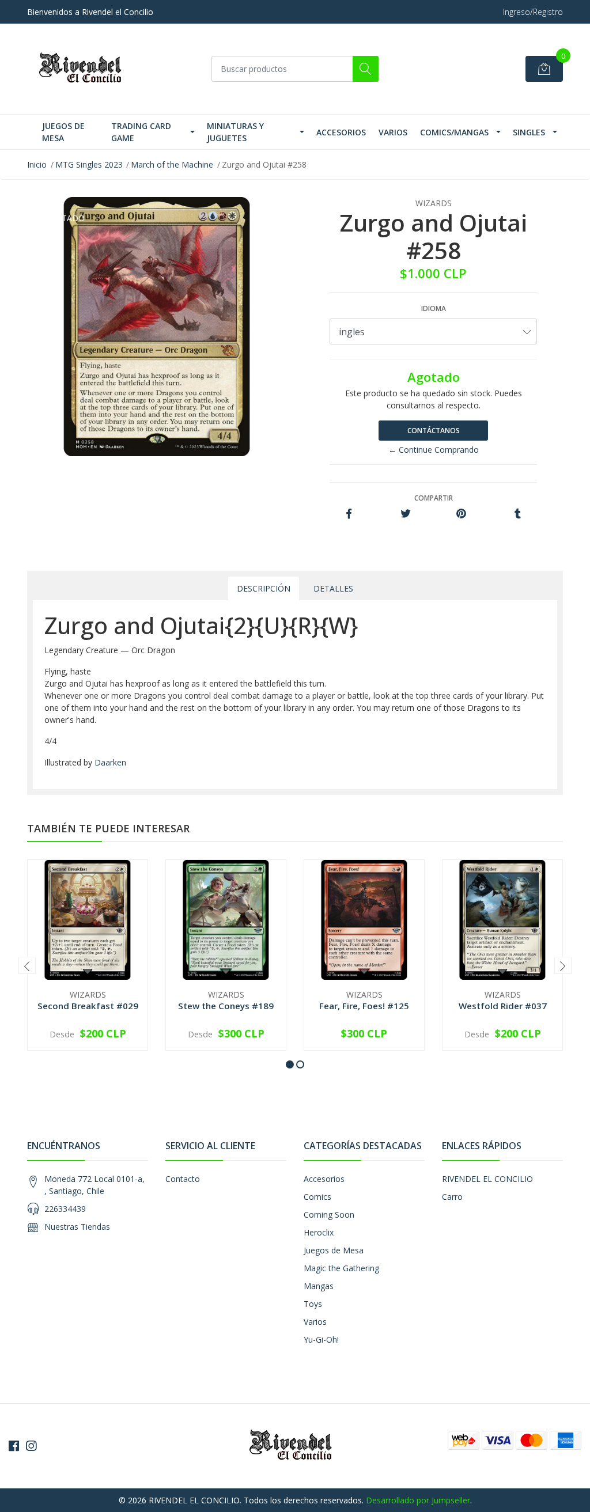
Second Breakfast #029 (87, 1005)
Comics (317, 1196)
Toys (313, 1303)
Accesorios (341, 132)
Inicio (37, 164)
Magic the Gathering (341, 1268)
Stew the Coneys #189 (226, 1005)
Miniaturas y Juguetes (235, 131)
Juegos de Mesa (63, 131)
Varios (393, 132)
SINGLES (529, 132)
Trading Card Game (141, 131)
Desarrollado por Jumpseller (418, 1500)
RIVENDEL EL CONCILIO (487, 1178)
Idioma (433, 308)
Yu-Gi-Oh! (321, 1339)
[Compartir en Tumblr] (518, 514)
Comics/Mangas (454, 132)
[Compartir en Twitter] (405, 514)
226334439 (65, 1208)
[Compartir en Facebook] (348, 514)
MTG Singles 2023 (89, 164)
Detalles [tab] (333, 588)
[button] (290, 1064)
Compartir (433, 498)
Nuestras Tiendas (77, 1226)
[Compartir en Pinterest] (461, 514)
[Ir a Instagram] (31, 1446)
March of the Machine (172, 164)
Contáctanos (433, 430)
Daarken (110, 762)
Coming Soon (329, 1214)
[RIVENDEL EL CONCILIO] (84, 69)
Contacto (182, 1178)
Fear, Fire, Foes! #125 (364, 1005)
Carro (452, 1196)
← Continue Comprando (433, 449)
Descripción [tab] (263, 588)
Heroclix (319, 1232)
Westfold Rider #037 (503, 1005)
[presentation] (27, 965)
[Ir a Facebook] (14, 1446)
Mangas (319, 1285)
